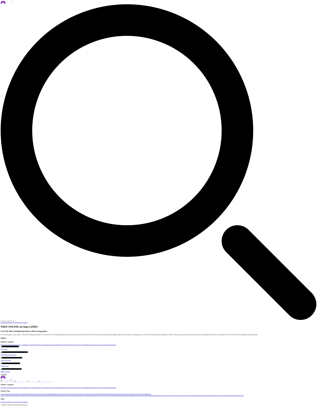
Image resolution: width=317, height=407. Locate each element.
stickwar (223, 395)
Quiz (39, 345)
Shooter (98, 345)
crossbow (184, 395)
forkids (129, 395)
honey (142, 395)
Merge (2, 345)
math (44, 394)
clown (161, 395)
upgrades (45, 395)
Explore (6, 322)
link (25, 394)
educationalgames (104, 395)
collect (70, 394)
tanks (76, 395)
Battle (47, 345)
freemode (124, 395)
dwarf (235, 395)
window (85, 395)
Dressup (114, 345)
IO (11, 345)
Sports (66, 345)
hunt (10, 394)
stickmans (80, 395)
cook (22, 394)
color (73, 394)
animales (189, 395)
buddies (239, 395)
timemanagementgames (203, 395)
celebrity (50, 395)
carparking (145, 394)
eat (63, 394)
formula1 (94, 395)
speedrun (214, 395)
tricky (98, 395)
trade (210, 395)
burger (19, 394)
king (54, 394)
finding (23, 395)
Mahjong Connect (29, 345)
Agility (69, 345)
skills (145, 395)
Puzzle (54, 345)
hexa (2, 394)
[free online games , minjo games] (10, 3)
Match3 (36, 345)
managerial (153, 395)
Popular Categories (13, 322)
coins (164, 395)
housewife (194, 395)
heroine (120, 395)
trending (111, 394)
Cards (23, 345)
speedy (100, 394)
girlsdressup (18, 395)
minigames (35, 395)
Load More (3, 374)
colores (27, 395)
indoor (107, 394)
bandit (227, 395)
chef (16, 394)
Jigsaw (20, 345)
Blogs (26, 322)
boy (42, 394)
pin (61, 394)
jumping (57, 395)
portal (148, 395)
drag (14, 394)
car (75, 394)
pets (74, 395)
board (47, 394)
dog (40, 394)
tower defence (136, 394)
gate (140, 395)
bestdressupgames (120, 394)
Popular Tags (21, 322)
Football (84, 345)
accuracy (218, 395)
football (31, 395)
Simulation (93, 345)
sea (38, 394)
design (33, 394)
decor (36, 394)
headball (158, 395)
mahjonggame (11, 395)
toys (141, 394)
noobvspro (5, 395)
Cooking (102, 345)
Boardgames (15, 345)
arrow (57, 394)
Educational (7, 345)
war (68, 394)
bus (60, 394)
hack (242, 395)
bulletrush (89, 395)
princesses (66, 395)
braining (71, 395)
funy (114, 394)
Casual (51, 345)
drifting (61, 395)
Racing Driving (75, 345)
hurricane (168, 395)
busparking (179, 395)
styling (79, 394)
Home (2, 322)
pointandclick (94, 394)
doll (50, 394)
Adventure (43, 345)
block (65, 394)
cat (77, 394)
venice (110, 395)
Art (105, 345)
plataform (40, 395)
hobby (137, 395)
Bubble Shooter (60, 345)
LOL (89, 394)
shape (7, 394)
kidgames (133, 395)
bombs (103, 394)
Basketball (109, 345)
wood (4, 394)
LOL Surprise (84, 394)
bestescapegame (129, 394)
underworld (115, 395)
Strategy (88, 345)
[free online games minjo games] (10, 378)
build (52, 394)
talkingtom (231, 395)
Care (80, 345)
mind (54, 395)
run (12, 394)
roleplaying (28, 394)
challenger (173, 395)
